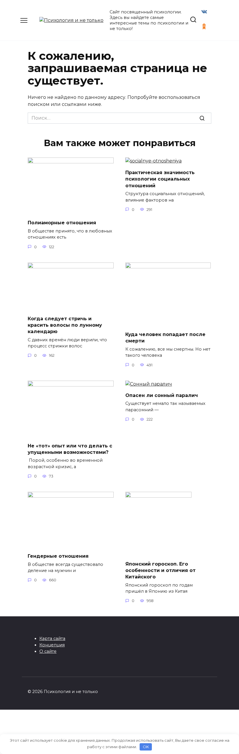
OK (146, 746)
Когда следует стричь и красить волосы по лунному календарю (65, 325)
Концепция (52, 645)
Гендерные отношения (58, 556)
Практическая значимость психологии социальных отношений (160, 178)
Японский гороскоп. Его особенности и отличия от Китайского (160, 570)
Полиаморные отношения (62, 222)
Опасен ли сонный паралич (161, 395)
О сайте (48, 651)
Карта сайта (52, 638)
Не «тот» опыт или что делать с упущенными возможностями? (70, 449)
